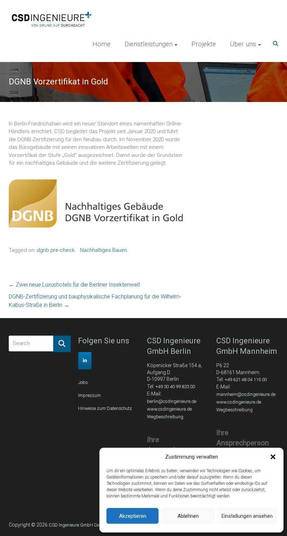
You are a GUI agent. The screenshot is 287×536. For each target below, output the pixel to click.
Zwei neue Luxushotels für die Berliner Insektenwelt (74, 284)
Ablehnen (188, 516)
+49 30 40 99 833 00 (175, 386)
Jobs (83, 382)
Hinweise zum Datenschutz (105, 408)
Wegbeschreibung (165, 416)
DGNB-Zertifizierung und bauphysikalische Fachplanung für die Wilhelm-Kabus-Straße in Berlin (95, 300)
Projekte (203, 44)
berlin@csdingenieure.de (171, 401)
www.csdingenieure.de (169, 409)
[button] (273, 456)
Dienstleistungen (149, 44)
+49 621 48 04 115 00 (246, 379)
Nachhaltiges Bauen (103, 250)
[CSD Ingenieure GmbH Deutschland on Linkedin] (85, 361)
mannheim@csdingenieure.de (245, 394)
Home (101, 44)
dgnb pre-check (56, 250)
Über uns (243, 44)
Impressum (89, 395)
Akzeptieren (132, 516)
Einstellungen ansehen (247, 516)
